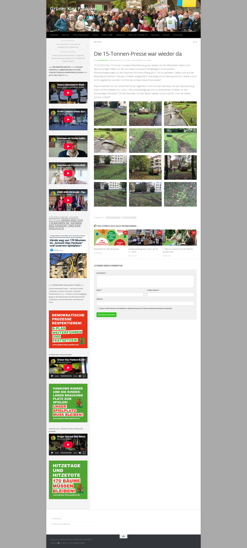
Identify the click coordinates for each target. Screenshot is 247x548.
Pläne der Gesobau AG (138, 35)
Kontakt (166, 35)
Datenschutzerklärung (61, 524)
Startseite (54, 35)
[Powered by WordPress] (58, 543)
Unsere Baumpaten (81, 35)
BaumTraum (103, 60)
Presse (95, 35)
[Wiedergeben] (52, 376)
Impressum (56, 518)
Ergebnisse (120, 35)
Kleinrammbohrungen (113, 217)
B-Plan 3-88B (107, 35)
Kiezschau (155, 35)
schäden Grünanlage (129, 217)
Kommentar (101, 273)
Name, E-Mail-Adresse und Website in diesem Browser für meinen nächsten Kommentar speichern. (136, 308)
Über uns (65, 35)
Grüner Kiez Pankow (72, 8)
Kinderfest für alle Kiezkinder (106, 249)
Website (99, 299)
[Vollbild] (84, 376)
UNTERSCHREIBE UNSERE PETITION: (66, 223)
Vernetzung (177, 35)
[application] (68, 368)
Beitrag (98, 42)
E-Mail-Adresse (153, 290)
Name (99, 290)
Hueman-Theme (79, 543)
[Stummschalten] (80, 376)
